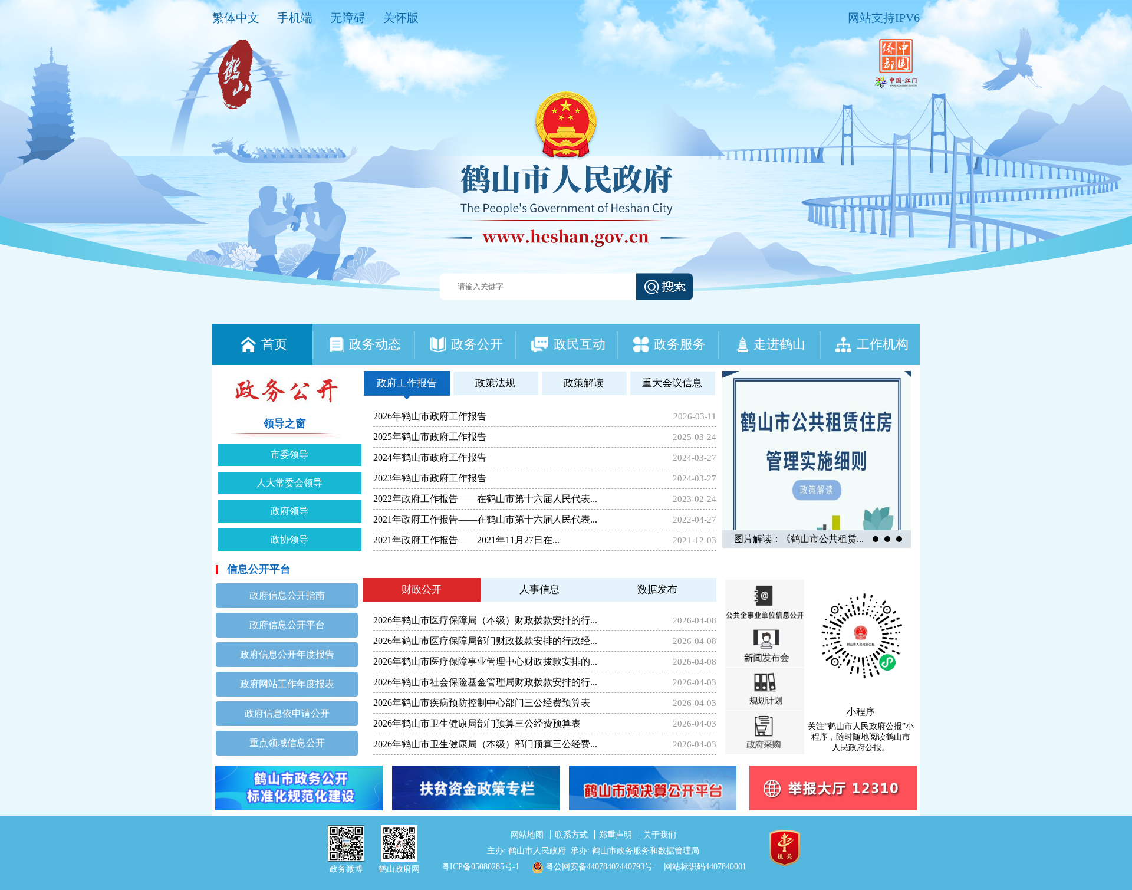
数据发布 (657, 589)
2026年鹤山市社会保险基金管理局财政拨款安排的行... (485, 682)
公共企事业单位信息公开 (762, 591)
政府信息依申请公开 (287, 713)
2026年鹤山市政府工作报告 (429, 416)
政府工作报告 (407, 383)
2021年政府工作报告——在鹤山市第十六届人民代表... (485, 519)
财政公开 (422, 589)
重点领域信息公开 (287, 743)
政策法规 (495, 383)
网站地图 (528, 834)
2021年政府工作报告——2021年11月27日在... (466, 540)
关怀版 (401, 17)
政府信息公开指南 (287, 595)
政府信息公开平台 (287, 625)
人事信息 (539, 589)
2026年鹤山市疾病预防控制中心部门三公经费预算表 (481, 703)
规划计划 (748, 673)
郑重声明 (615, 834)
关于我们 (658, 834)
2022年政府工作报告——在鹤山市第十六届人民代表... (485, 499)
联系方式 (571, 834)
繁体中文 (235, 17)
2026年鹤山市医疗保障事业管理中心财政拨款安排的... (485, 661)
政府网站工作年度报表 (287, 684)
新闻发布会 (752, 629)
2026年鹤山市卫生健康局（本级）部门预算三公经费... (485, 744)
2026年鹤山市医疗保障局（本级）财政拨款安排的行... (485, 620)
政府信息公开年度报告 (287, 654)
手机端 (294, 17)
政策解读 (584, 383)
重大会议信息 (672, 383)
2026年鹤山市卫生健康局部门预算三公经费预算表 (477, 723)
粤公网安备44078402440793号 (598, 866)
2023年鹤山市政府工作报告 (429, 478)
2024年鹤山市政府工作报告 (429, 457)
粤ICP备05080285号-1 (480, 866)
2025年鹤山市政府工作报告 (429, 437)
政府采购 (748, 716)
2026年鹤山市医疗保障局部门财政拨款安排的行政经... (485, 641)
